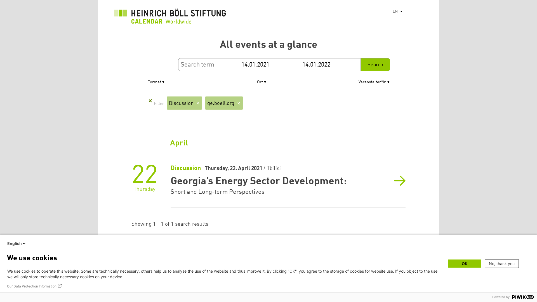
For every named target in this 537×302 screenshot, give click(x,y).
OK (464, 263)
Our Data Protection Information (31, 286)
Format (154, 82)
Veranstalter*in (372, 82)
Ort (260, 82)
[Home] (170, 17)
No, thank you (502, 263)
